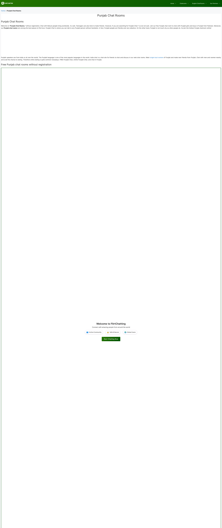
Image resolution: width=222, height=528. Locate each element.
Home (172, 3)
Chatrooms (183, 3)
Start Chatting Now (111, 339)
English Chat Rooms (198, 3)
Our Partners (214, 3)
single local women (156, 57)
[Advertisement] (111, 43)
